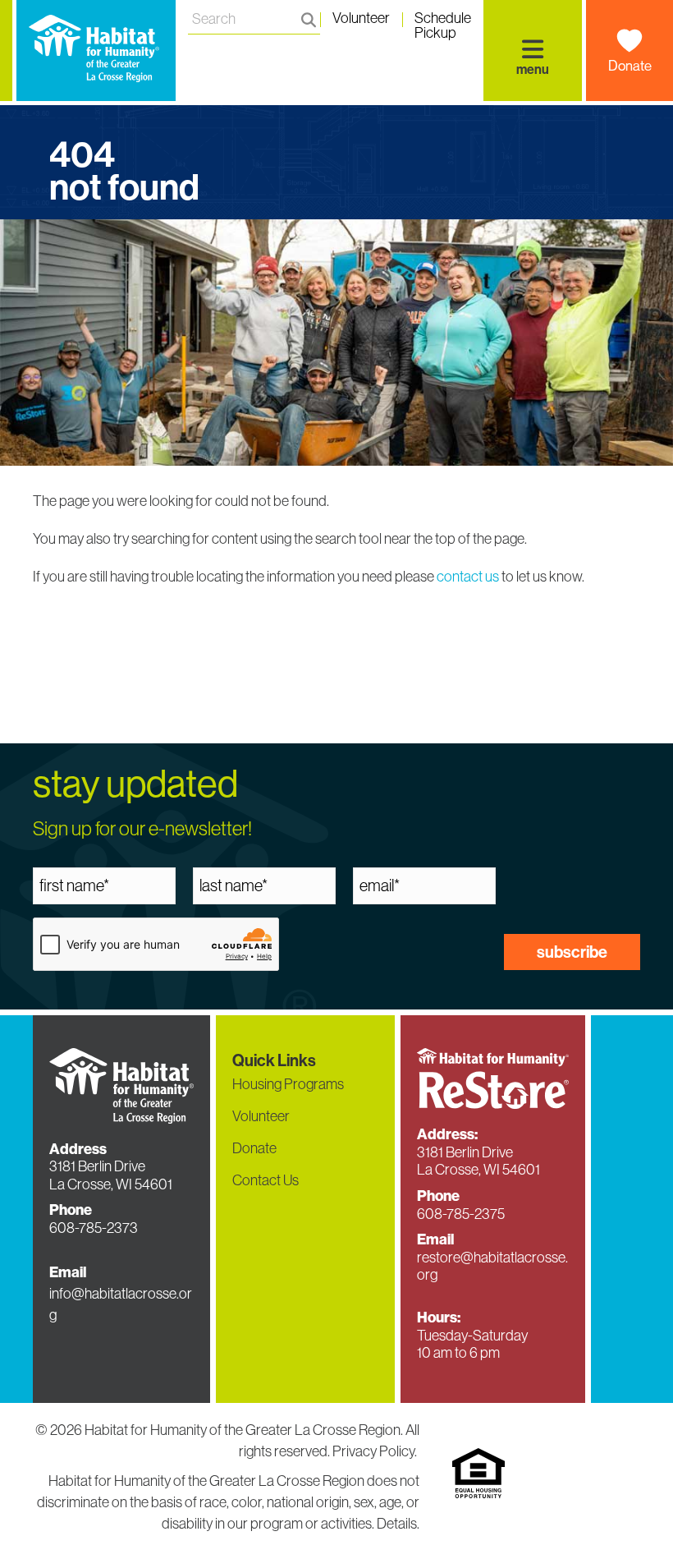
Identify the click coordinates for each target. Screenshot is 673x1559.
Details (397, 1523)
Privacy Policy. (375, 1451)
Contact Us (265, 1179)
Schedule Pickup (442, 20)
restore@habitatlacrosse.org (492, 1266)
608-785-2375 (461, 1213)
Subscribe (572, 951)
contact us (468, 576)
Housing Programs (288, 1083)
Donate (630, 65)
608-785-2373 (93, 1227)
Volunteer (361, 19)
